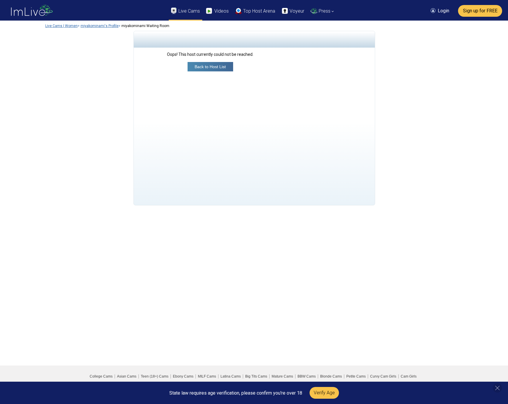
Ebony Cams (183, 376)
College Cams (101, 376)
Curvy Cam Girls (383, 376)
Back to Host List (210, 66)
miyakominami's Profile (99, 26)
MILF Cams (207, 376)
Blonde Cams (331, 376)
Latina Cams (230, 376)
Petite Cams (356, 376)
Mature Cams (282, 376)
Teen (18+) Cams (154, 376)
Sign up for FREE (480, 11)
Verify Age (324, 392)
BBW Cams (307, 376)
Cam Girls (409, 376)
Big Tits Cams (256, 376)
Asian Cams (126, 376)
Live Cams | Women (61, 26)
